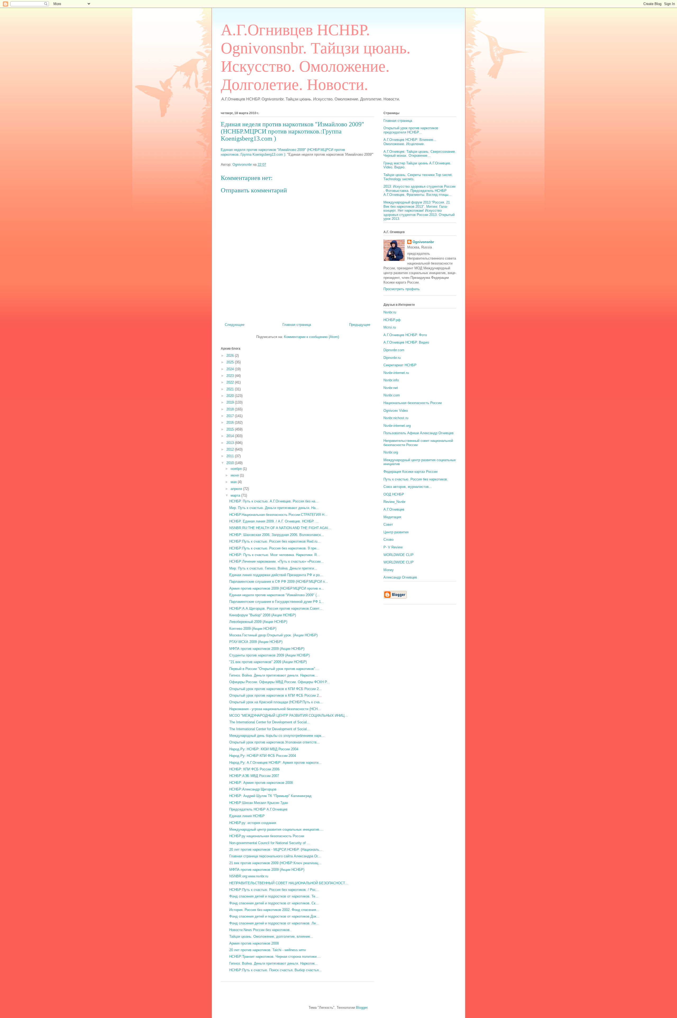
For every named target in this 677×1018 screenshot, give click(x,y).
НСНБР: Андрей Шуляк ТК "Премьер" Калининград (270, 796)
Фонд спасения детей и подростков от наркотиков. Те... (273, 896)
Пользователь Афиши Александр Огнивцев (418, 433)
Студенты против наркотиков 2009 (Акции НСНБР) (269, 655)
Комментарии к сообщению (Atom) (311, 337)
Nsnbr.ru (389, 312)
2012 (230, 449)
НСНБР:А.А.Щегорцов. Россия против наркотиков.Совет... (275, 608)
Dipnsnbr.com (393, 350)
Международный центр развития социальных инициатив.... (276, 829)
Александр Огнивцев (400, 577)
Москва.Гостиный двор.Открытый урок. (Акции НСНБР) (273, 635)
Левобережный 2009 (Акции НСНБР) (258, 622)
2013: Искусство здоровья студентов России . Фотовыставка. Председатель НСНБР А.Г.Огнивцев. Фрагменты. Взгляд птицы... (419, 190)
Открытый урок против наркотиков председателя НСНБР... (410, 130)
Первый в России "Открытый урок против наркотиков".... (274, 669)
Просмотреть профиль (401, 289)
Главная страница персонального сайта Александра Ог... (275, 856)
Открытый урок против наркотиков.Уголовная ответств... (274, 742)
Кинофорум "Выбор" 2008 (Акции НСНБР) (262, 615)
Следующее (234, 325)
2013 (230, 443)
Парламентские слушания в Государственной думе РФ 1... (276, 602)
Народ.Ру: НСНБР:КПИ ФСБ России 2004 (262, 756)
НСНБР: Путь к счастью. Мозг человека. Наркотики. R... (274, 555)
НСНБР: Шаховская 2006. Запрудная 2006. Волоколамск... (276, 535)
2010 (230, 463)
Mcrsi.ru (389, 327)
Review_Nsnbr (394, 502)
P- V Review (392, 547)
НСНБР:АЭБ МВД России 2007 (254, 776)
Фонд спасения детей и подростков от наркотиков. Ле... (274, 923)
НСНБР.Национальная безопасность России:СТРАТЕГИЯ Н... (278, 515)
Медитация (392, 517)
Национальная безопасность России (412, 403)
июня (235, 475)
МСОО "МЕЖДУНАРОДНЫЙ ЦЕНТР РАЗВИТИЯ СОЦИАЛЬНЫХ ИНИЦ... (288, 716)
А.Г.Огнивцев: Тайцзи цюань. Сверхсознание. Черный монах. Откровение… (419, 154)
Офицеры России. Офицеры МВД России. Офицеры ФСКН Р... (279, 682)
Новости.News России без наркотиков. (260, 930)
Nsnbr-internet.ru (396, 373)
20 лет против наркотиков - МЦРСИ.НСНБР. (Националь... (275, 850)
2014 (230, 436)
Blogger (361, 1008)
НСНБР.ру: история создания (252, 823)
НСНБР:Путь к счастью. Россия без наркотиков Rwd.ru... (275, 541)
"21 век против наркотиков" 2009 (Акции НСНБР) (268, 662)
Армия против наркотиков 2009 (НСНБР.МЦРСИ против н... (276, 588)
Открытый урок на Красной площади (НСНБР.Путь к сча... (276, 702)
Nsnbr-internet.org (397, 426)
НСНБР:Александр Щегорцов (252, 789)
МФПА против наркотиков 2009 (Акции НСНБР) (266, 649)
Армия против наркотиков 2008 (254, 943)
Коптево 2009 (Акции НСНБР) (252, 629)
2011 (230, 456)
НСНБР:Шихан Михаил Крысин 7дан (258, 803)
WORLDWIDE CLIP (398, 555)
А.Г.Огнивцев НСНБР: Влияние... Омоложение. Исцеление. (409, 142)
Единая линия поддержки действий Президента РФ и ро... (276, 575)
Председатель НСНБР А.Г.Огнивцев (258, 809)
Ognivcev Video (395, 411)
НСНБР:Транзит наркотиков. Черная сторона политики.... (275, 957)
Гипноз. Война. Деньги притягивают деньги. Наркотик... (273, 675)
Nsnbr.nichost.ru (395, 418)
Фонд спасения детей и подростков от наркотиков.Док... (274, 916)
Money (388, 570)
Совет (388, 524)
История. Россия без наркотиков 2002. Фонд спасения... (274, 910)
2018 (230, 409)
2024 (230, 369)
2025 (230, 362)
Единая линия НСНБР (247, 816)
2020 (230, 396)
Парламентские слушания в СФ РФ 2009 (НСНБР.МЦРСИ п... (278, 582)
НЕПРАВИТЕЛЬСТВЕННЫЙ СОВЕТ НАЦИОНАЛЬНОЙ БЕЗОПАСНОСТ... (288, 883)
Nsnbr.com (391, 395)
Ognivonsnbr (423, 242)
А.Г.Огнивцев (393, 509)
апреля (237, 489)
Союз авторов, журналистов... (407, 487)
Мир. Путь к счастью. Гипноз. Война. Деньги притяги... (273, 568)
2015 (230, 429)
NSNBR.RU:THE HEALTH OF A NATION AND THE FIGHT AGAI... (280, 528)
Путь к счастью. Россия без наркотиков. (415, 479)
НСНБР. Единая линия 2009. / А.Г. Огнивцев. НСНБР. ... (274, 521)
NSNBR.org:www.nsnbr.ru (248, 876)
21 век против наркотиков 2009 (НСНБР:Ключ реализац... (275, 863)
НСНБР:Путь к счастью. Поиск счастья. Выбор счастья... (275, 970)
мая (234, 482)
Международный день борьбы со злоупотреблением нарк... (276, 736)
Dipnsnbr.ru (392, 358)
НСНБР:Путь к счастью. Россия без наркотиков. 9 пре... (274, 548)
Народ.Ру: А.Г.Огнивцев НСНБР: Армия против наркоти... (275, 763)
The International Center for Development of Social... (269, 722)
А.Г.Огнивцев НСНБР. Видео (406, 342)
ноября (237, 469)
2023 (230, 376)
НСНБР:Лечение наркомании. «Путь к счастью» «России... (276, 561)
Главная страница (296, 325)
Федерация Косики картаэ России (410, 472)
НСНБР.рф (392, 320)
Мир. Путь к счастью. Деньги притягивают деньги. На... (274, 508)
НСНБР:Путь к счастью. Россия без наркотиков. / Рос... (274, 890)
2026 (230, 356)
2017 (230, 416)
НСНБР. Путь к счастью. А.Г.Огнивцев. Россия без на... (273, 501)
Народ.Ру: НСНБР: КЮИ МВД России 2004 (263, 749)
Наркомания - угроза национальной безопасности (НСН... (275, 709)
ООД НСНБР (393, 494)
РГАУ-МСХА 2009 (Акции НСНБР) (255, 642)
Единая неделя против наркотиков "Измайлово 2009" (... (274, 595)
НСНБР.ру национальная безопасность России (266, 836)
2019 (230, 402)
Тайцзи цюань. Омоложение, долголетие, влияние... (271, 936)
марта (236, 495)
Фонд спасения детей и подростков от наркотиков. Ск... (274, 903)
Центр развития (396, 532)
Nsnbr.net (390, 388)
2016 (230, 422)
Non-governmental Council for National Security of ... (269, 843)
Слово (388, 540)
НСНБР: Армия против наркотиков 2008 (261, 783)
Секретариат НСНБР (400, 365)
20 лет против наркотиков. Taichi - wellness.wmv (267, 950)
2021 (230, 389)
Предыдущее (359, 325)
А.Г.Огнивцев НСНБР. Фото (405, 335)
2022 (230, 382)
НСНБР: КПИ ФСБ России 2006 (254, 769)
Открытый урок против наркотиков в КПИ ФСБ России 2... (275, 689)
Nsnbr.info (391, 380)
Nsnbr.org (390, 452)
